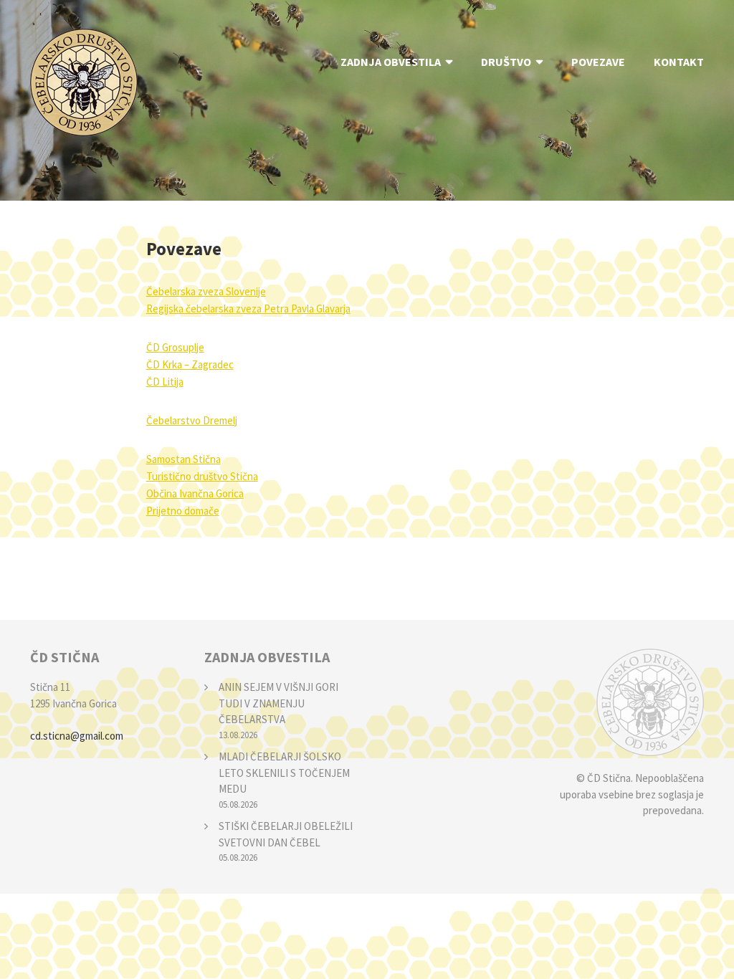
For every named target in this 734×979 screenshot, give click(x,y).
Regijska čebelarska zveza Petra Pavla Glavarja (248, 308)
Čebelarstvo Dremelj (191, 420)
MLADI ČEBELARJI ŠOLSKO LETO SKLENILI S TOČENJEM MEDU (284, 773)
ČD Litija (165, 381)
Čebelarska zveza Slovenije (206, 291)
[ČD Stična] (628, 702)
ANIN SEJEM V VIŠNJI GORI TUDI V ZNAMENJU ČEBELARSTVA (278, 703)
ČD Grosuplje (175, 347)
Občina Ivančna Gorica (195, 493)
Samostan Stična (183, 459)
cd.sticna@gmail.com (76, 735)
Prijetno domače (182, 510)
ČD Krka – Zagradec (190, 364)
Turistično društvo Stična (202, 476)
